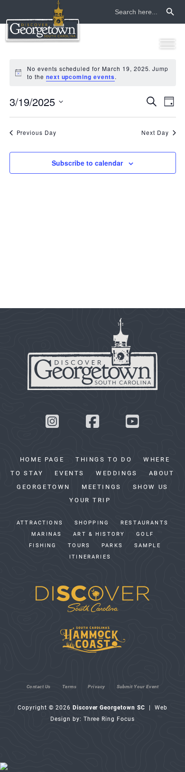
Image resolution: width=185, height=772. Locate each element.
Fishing (42, 545)
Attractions (40, 522)
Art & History (99, 534)
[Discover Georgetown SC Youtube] (133, 424)
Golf (145, 534)
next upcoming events (80, 76)
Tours (79, 545)
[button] (167, 44)
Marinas (46, 534)
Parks (112, 545)
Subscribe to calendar (87, 163)
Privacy (96, 686)
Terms (69, 686)
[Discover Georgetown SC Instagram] (52, 424)
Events (69, 473)
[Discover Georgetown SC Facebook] (92, 424)
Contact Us (39, 686)
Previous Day (37, 132)
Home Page (42, 459)
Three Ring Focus (109, 718)
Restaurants (144, 522)
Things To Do (103, 459)
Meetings (101, 486)
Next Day (155, 132)
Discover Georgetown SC (43, 21)
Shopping (91, 522)
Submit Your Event (138, 686)
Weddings (117, 473)
